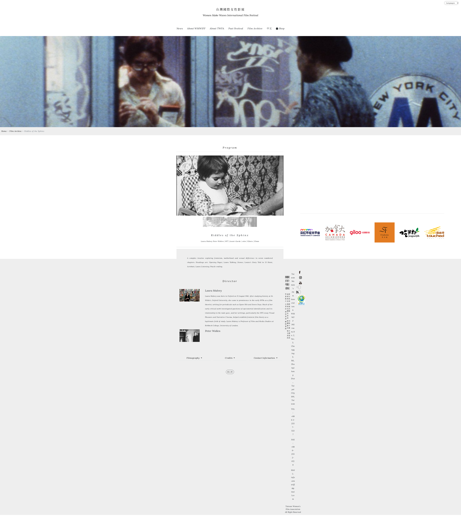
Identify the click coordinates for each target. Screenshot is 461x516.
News (180, 28)
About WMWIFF (196, 28)
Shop (281, 28)
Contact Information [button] (265, 358)
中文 (269, 28)
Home (4, 131)
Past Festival (235, 28)
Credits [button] (229, 358)
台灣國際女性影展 (230, 9)
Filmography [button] (193, 358)
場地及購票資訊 (287, 311)
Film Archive (255, 28)
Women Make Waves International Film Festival (230, 15)
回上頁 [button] (230, 372)
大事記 (286, 306)
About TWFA (217, 28)
